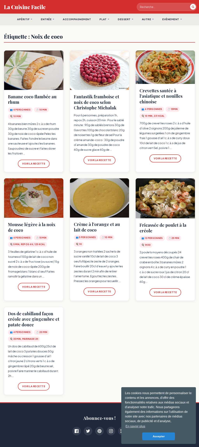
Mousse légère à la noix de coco (31, 227)
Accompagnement (77, 19)
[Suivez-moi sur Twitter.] (88, 431)
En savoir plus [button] (135, 426)
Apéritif (23, 19)
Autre (146, 19)
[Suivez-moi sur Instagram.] (111, 431)
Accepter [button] (159, 436)
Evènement (170, 19)
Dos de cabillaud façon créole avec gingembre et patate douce (33, 319)
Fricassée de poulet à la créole (163, 228)
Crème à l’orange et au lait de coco (97, 227)
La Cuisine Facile (25, 6)
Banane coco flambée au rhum (32, 99)
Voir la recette (33, 163)
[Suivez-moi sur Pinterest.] (99, 431)
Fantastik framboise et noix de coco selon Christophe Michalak (96, 102)
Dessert (124, 19)
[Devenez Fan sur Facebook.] (76, 431)
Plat (103, 19)
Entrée (46, 19)
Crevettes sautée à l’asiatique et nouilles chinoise (161, 96)
